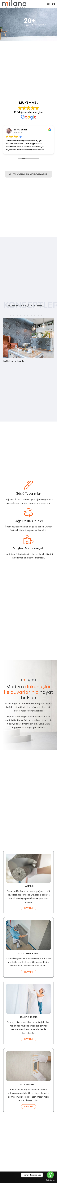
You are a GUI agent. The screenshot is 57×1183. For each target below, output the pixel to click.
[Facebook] (53, 4)
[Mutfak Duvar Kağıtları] (28, 340)
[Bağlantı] (14, 4)
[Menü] (40, 4)
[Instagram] (48, 4)
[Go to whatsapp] (50, 1174)
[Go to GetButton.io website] (50, 1180)
